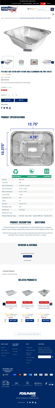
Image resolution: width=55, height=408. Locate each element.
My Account (36, 3)
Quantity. (4, 95)
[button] (4, 74)
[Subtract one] (9, 95)
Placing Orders (29, 347)
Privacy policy (29, 360)
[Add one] (16, 95)
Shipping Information (30, 350)
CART (43, 3)
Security (28, 362)
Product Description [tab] (20, 223)
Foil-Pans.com (24, 398)
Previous (2, 62)
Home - (3, 18)
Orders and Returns (5, 353)
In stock (10, 87)
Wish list (21, 100)
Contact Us (3, 355)
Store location (4, 350)
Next (52, 62)
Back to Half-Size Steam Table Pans (28, 334)
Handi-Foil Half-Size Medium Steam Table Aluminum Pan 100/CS (27, 307)
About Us (3, 347)
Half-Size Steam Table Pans (11, 18)
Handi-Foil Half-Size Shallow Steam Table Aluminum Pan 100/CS (11, 307)
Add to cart (13, 320)
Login (49, 3)
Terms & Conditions (30, 357)
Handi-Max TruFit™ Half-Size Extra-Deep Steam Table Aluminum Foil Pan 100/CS (44, 307)
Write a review (4, 104)
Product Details (11, 302)
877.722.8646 (18, 3)
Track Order (15, 351)
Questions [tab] (40, 223)
